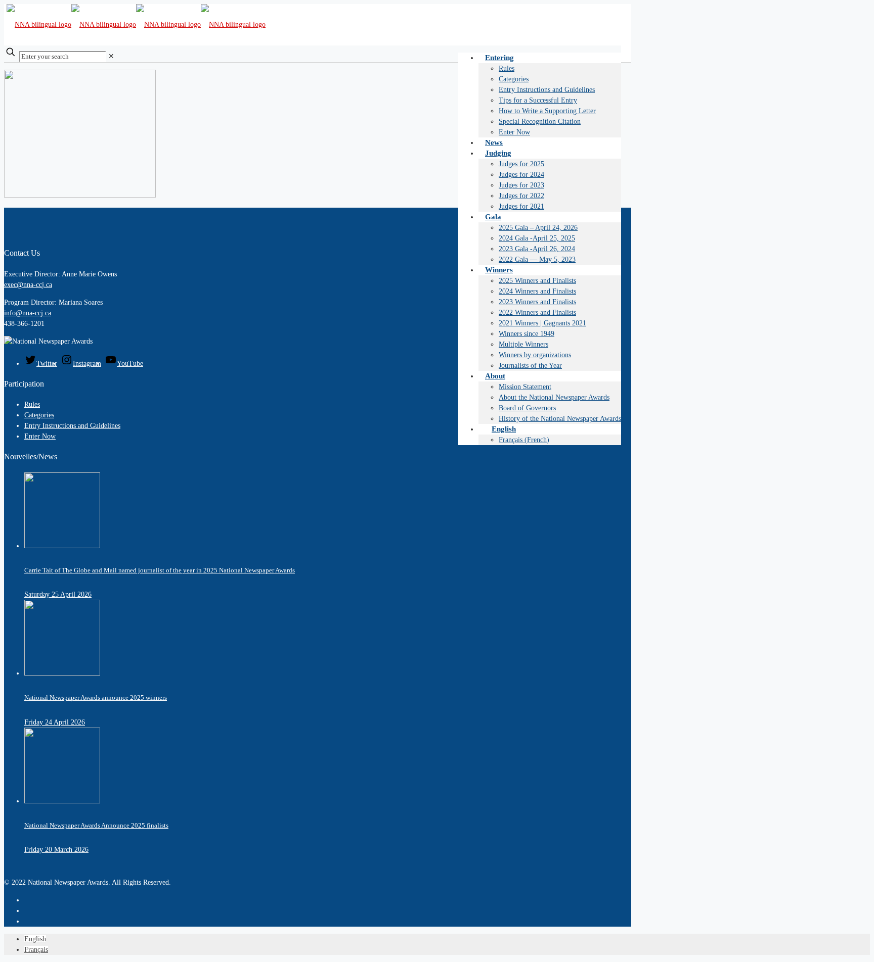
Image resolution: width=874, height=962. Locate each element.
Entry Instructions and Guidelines (72, 425)
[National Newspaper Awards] (136, 24)
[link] (111, 56)
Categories (39, 415)
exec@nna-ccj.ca (28, 284)
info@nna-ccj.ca (27, 313)
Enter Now (40, 436)
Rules (32, 404)
